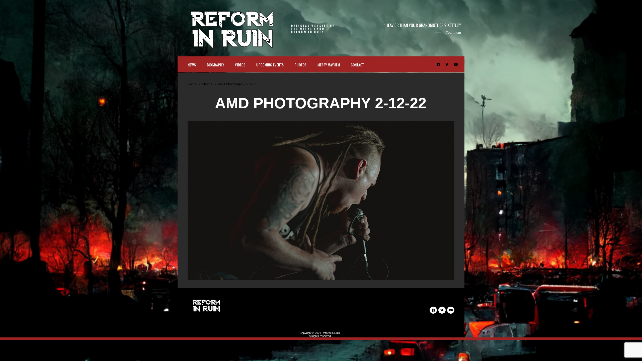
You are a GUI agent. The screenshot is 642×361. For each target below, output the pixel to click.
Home (192, 84)
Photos (301, 65)
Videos (240, 65)
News (192, 65)
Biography (215, 65)
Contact (357, 65)
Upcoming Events (270, 65)
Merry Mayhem (328, 65)
